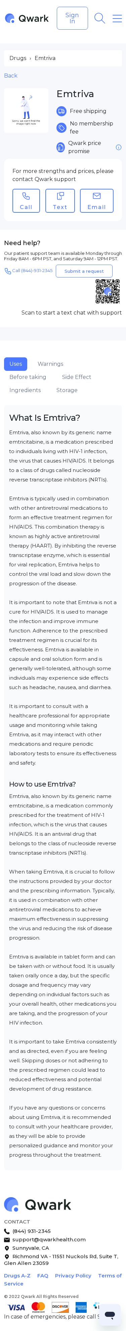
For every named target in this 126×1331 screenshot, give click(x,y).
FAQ (42, 1275)
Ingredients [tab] (25, 390)
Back (10, 75)
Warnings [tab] (50, 364)
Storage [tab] (67, 390)
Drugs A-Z (17, 1275)
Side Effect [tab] (76, 377)
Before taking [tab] (27, 377)
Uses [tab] (15, 364)
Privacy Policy (73, 1275)
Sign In (72, 18)
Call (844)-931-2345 (32, 270)
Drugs (17, 58)
